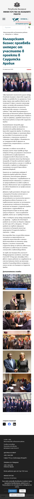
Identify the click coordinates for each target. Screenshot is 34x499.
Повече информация (17, 495)
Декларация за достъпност (11, 448)
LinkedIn (14, 424)
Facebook (9, 424)
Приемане (12, 491)
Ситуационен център (21, 23)
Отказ (22, 491)
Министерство (9, 475)
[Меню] (3, 19)
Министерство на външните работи (15, 32)
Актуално (8, 34)
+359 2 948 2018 (8, 465)
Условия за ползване (9, 444)
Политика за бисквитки (10, 446)
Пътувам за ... (24, 19)
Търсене (29, 27)
